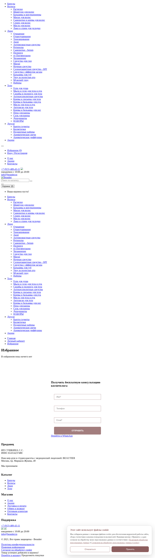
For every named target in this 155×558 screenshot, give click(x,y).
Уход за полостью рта (24, 77)
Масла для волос (21, 25)
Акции (10, 140)
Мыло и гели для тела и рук (27, 91)
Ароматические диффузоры (27, 137)
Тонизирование (21, 39)
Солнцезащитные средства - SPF (30, 69)
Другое (11, 123)
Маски (16, 63)
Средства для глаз (22, 61)
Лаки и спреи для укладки (26, 28)
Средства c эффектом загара (27, 72)
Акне (16, 42)
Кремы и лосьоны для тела (27, 99)
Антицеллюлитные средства (28, 96)
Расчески (18, 9)
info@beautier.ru (9, 174)
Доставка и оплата (16, 506)
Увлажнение (19, 58)
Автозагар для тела (23, 107)
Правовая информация (13, 547)
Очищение (18, 33)
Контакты (12, 163)
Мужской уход (20, 80)
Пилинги (18, 53)
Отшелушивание (22, 36)
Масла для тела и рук (24, 104)
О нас (10, 158)
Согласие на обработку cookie (16, 550)
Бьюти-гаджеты (21, 126)
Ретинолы (18, 47)
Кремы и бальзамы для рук (27, 102)
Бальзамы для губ (22, 74)
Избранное (12, 343)
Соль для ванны (21, 115)
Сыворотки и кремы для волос (29, 20)
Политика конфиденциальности (17, 544)
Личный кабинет (16, 341)
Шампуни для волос (23, 12)
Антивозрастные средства (26, 44)
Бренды (11, 3)
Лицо (10, 31)
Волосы (11, 6)
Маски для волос (22, 17)
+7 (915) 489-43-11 (10, 169)
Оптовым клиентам (17, 511)
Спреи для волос (22, 23)
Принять (130, 549)
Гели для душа (20, 88)
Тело (9, 85)
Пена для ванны (21, 113)
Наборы (17, 83)
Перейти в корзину (11, 555)
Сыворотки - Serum (23, 50)
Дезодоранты (20, 118)
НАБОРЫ (18, 121)
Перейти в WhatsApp (62, 436)
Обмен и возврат (16, 508)
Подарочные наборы (24, 132)
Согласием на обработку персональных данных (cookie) (115, 542)
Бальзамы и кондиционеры (27, 14)
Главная (11, 338)
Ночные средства (22, 66)
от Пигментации (22, 55)
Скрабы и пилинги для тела (27, 93)
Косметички (19, 129)
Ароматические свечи (24, 134)
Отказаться (90, 549)
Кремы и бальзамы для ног (27, 110)
